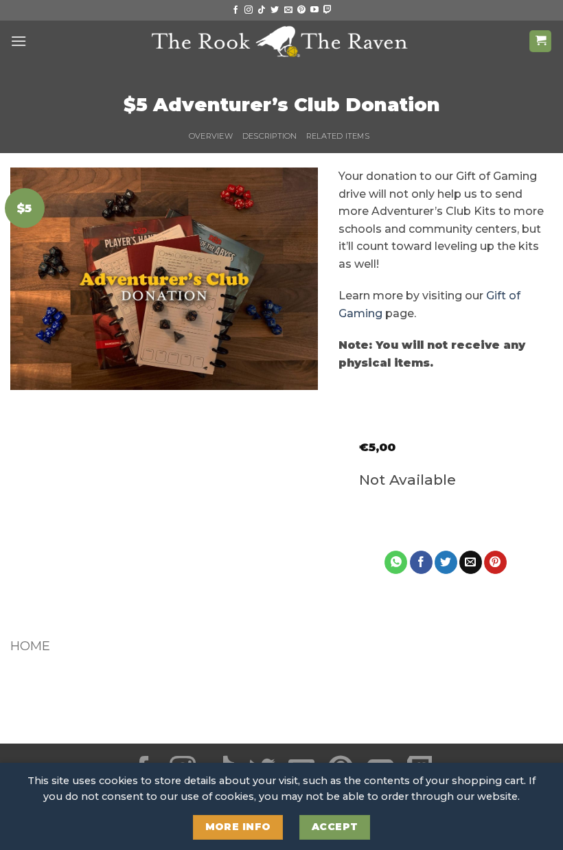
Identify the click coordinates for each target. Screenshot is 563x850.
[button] (18, 41)
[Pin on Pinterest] (495, 562)
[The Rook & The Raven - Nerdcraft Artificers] (281, 41)
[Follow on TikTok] (261, 10)
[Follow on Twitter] (275, 10)
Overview (211, 136)
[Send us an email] (288, 10)
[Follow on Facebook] (235, 10)
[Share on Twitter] (446, 562)
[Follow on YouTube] (314, 10)
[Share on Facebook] (421, 562)
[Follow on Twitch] (327, 10)
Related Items (337, 136)
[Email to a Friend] (470, 562)
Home (30, 646)
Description (269, 136)
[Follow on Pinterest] (301, 10)
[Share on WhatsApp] (395, 562)
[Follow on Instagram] (248, 10)
